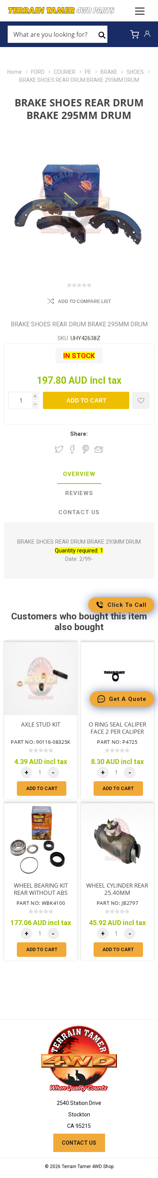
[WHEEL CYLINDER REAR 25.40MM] (117, 839)
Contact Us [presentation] (79, 512)
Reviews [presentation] (79, 493)
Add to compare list (84, 301)
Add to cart (86, 400)
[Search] (102, 34)
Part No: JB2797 (117, 902)
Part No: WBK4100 (40, 902)
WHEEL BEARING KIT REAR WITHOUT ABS (41, 889)
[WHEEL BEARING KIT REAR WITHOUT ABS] (40, 839)
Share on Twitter (59, 449)
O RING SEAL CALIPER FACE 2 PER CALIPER (117, 728)
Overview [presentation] (79, 474)
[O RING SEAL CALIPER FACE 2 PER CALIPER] (117, 678)
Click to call (126, 604)
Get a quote (127, 699)
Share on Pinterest (86, 449)
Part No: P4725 (117, 741)
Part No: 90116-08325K (41, 741)
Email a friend (99, 449)
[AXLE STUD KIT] (40, 678)
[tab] (79, 474)
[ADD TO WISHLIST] (141, 400)
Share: (79, 433)
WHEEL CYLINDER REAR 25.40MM (117, 889)
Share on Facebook (72, 449)
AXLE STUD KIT (40, 724)
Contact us (79, 1143)
